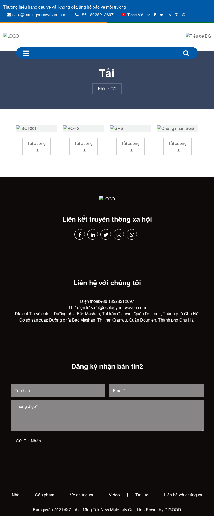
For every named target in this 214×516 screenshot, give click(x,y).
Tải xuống (36, 143)
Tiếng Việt (135, 14)
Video (114, 495)
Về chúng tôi (81, 495)
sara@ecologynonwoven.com (39, 14)
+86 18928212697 (97, 14)
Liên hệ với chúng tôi (183, 495)
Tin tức (141, 495)
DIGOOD (172, 510)
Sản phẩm (44, 495)
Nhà (16, 495)
